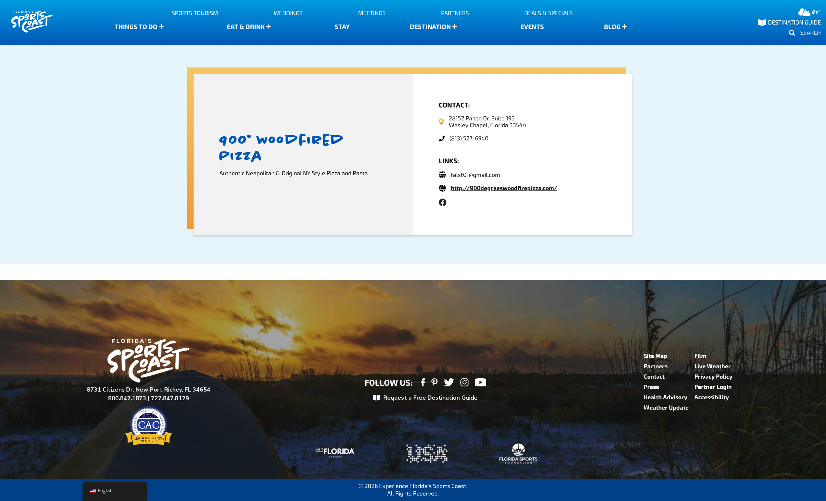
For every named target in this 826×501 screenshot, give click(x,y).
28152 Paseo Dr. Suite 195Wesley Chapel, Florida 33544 (487, 121)
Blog (612, 27)
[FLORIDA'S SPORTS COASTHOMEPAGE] (25, 22)
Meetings (372, 13)
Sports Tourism (195, 13)
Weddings (288, 13)
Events (532, 27)
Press (651, 387)
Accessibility (711, 397)
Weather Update (666, 407)
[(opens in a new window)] (443, 202)
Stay (342, 27)
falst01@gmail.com (475, 174)
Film (700, 356)
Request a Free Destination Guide (430, 398)
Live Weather (712, 366)
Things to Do (136, 27)
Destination (430, 27)
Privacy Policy (713, 376)
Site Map (655, 356)
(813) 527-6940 (469, 138)
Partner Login (713, 387)
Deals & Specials (548, 13)
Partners (455, 13)
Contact (654, 376)
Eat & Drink (246, 27)
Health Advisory (665, 397)
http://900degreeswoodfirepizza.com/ (504, 188)
